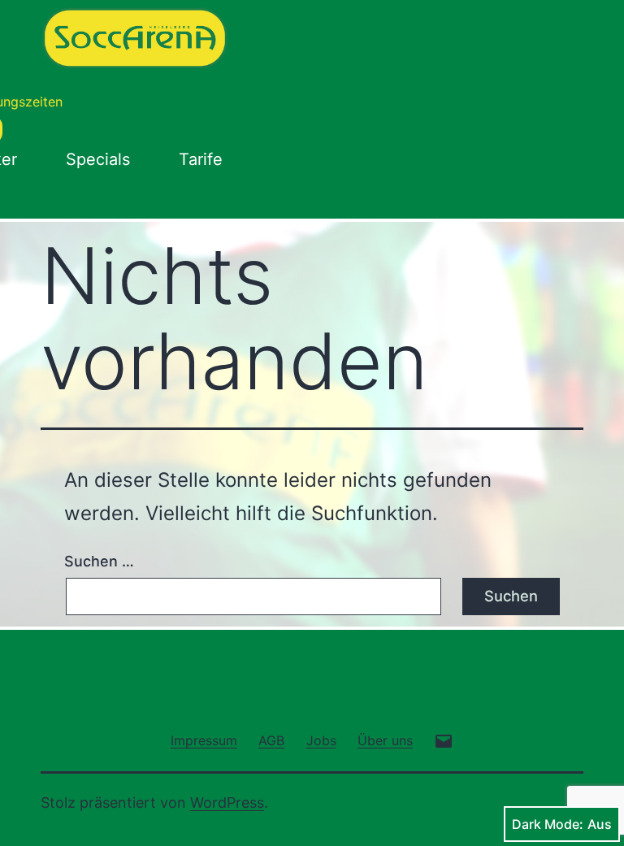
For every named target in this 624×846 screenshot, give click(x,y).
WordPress (227, 802)
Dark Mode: (547, 824)
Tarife (201, 159)
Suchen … (99, 561)
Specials (98, 159)
